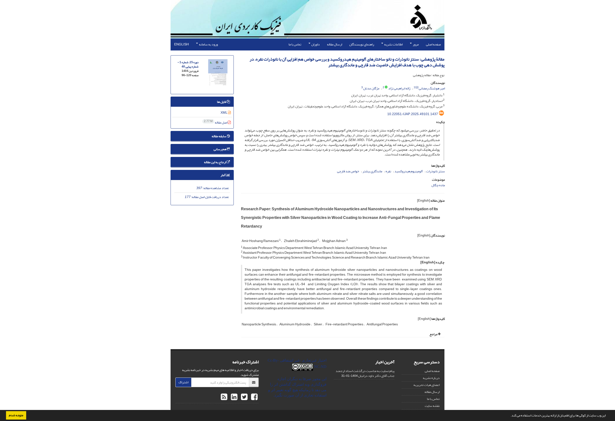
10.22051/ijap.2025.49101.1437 (412, 114)
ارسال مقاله (334, 44)
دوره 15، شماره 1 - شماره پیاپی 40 (188, 64)
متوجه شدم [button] (16, 415)
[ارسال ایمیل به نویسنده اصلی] (417, 87)
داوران (315, 44)
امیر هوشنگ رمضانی (432, 88)
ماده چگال (438, 185)
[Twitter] (244, 397)
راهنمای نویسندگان (361, 44)
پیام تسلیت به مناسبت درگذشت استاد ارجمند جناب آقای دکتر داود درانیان (365, 373)
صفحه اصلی (433, 44)
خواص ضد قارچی (348, 171)
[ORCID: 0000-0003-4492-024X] (386, 87)
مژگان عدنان (371, 88)
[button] (509, 416)
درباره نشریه (431, 378)
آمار (223, 175)
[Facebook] (254, 397)
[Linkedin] (233, 397)
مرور (415, 44)
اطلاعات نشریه (393, 44)
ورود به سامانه (208, 44)
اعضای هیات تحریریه (426, 385)
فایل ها (222, 102)
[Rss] (224, 397)
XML (224, 112)
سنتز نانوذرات (435, 171)
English (181, 44)
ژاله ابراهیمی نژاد (399, 88)
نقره (388, 171)
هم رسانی (220, 149)
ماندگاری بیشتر (372, 171)
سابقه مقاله (219, 136)
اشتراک (183, 382)
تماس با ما (295, 44)
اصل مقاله (216, 122)
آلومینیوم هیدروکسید (408, 171)
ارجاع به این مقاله (215, 162)
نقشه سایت (432, 405)
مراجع (434, 334)
